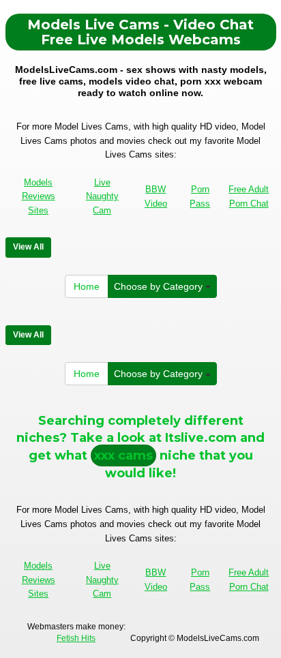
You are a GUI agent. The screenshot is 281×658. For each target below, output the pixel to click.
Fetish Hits (76, 638)
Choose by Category (159, 286)
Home (87, 286)
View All (28, 247)
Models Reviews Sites (38, 196)
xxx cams (123, 455)
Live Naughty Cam (102, 196)
